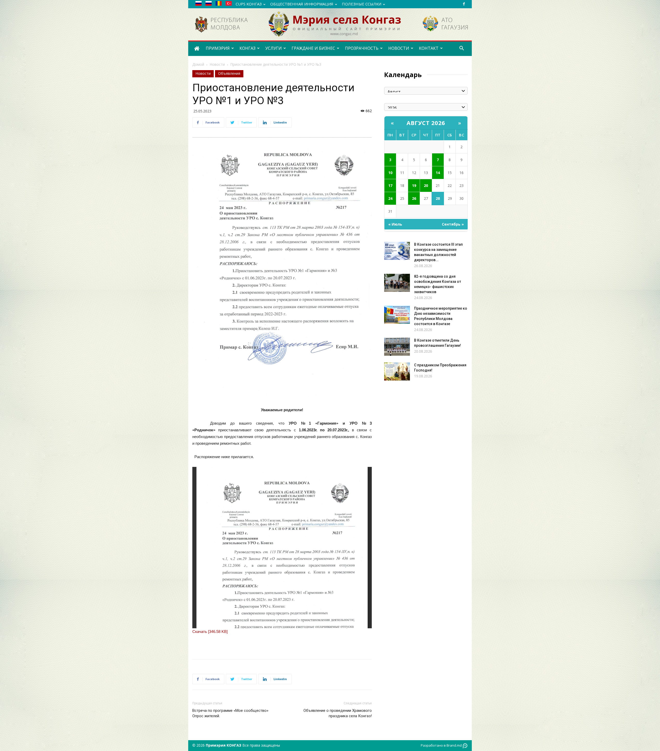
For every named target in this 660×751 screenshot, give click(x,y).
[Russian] (200, 4)
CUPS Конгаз (249, 3)
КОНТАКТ (429, 48)
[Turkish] (231, 4)
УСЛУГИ (273, 48)
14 (438, 172)
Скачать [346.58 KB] (210, 631)
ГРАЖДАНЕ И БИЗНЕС (313, 48)
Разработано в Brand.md (442, 745)
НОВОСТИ (398, 48)
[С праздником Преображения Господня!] (397, 371)
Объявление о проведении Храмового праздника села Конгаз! (337, 713)
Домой (198, 64)
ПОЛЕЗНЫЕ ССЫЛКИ (361, 3)
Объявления (229, 73)
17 (390, 185)
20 (426, 185)
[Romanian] (221, 4)
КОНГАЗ (247, 48)
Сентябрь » (453, 224)
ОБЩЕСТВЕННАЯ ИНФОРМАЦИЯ (301, 3)
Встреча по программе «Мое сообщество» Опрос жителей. (230, 713)
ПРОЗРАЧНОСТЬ (361, 48)
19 (414, 185)
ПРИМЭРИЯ (218, 48)
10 (390, 172)
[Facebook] (464, 4)
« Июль (395, 224)
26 (414, 198)
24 (390, 198)
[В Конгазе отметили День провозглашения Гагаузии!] (397, 347)
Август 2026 (426, 123)
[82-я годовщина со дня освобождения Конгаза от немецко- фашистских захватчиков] (397, 283)
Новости (217, 64)
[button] (461, 48)
